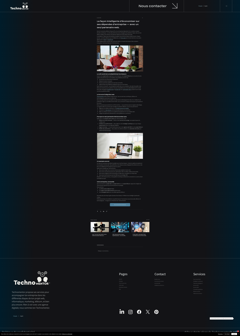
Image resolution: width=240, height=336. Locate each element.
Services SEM (196, 287)
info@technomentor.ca (159, 285)
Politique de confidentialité (67, 334)
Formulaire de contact (159, 281)
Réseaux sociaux (196, 291)
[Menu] (226, 6)
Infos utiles (121, 285)
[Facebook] (139, 312)
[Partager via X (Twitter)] (100, 211)
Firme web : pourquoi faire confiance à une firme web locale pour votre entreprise (140, 235)
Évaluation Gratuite (123, 287)
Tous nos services (122, 283)
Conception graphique (198, 289)
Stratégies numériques (198, 281)
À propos (121, 281)
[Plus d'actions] (142, 18)
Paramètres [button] (220, 334)
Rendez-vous (157, 279)
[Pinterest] (156, 312)
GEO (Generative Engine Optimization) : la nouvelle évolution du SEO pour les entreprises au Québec (118, 235)
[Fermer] (238, 334)
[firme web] (140, 227)
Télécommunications (197, 293)
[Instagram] (130, 312)
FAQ (120, 289)
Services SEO (196, 285)
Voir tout (147, 219)
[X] (148, 312)
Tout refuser (227, 334)
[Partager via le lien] (106, 211)
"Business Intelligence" (198, 283)
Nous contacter (153, 6)
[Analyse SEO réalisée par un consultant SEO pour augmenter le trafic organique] (100, 227)
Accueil (120, 279)
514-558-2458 (157, 283)
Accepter (234, 334)
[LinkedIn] (122, 312)
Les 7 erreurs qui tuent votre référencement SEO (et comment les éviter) (99, 235)
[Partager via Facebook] (97, 211)
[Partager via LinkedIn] (103, 211)
